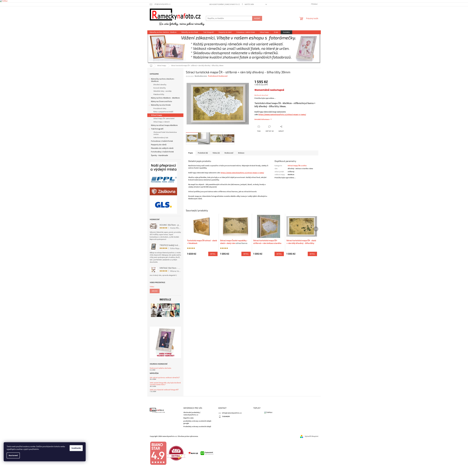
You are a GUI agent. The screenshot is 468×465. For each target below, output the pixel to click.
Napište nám (249, 4)
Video (152, 286)
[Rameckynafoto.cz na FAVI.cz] (176, 453)
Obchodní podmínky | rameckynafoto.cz (224, 4)
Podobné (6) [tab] (203, 153)
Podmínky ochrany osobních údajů (197, 426)
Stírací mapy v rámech (161, 122)
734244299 (226, 416)
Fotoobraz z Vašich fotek (162, 141)
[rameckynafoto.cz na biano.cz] (158, 453)
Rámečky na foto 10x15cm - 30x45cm (163, 80)
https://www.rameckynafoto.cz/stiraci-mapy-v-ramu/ (282, 114)
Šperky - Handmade (159, 155)
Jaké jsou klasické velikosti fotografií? (164, 389)
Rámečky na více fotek (161, 105)
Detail (213, 254)
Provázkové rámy (159, 108)
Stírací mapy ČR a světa (297, 165)
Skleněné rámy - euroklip (162, 91)
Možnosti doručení (261, 95)
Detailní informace (262, 119)
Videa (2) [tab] (216, 153)
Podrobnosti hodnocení (217, 76)
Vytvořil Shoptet (311, 436)
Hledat (257, 18)
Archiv (155, 291)
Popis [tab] (190, 153)
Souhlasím (76, 448)
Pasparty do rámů (158, 144)
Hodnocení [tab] (229, 153)
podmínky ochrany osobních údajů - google (197, 422)
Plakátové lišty (158, 94)
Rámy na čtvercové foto (161, 101)
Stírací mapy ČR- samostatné (163, 118)
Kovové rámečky (159, 88)
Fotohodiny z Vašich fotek (162, 151)
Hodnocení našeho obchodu (160, 368)
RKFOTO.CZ (165, 299)
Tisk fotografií (157, 129)
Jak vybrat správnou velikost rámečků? (165, 377)
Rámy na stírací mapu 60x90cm (164, 125)
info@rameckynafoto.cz (232, 413)
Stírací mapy (156, 115)
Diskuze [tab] (241, 153)
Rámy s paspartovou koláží (163, 111)
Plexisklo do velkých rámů (162, 148)
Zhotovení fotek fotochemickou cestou (165, 133)
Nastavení (13, 455)
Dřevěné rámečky (159, 84)
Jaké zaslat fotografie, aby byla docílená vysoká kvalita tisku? (165, 383)
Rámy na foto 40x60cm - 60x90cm (165, 98)
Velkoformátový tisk (160, 137)
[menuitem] (163, 32)
